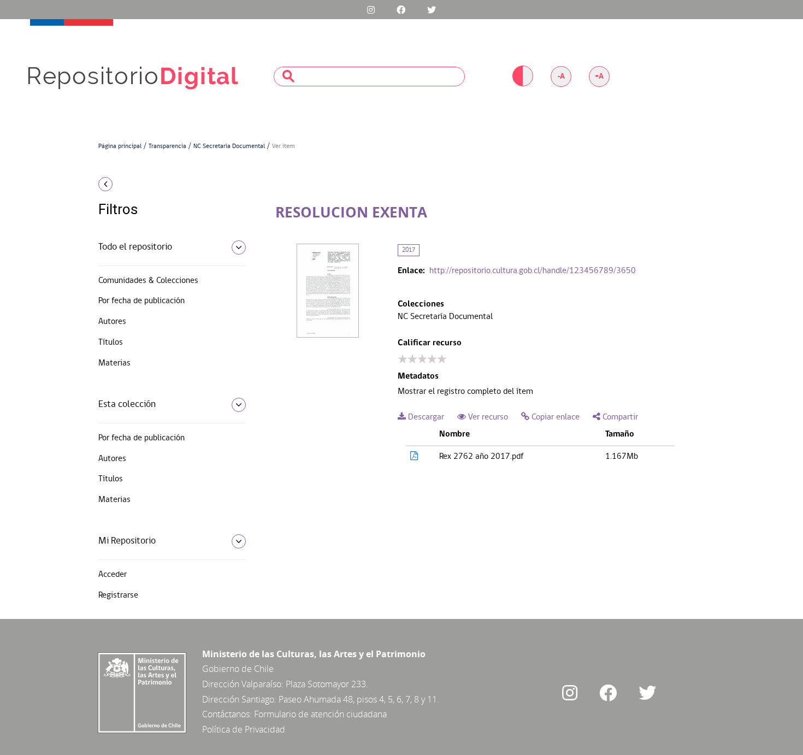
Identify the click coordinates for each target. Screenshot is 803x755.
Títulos (110, 342)
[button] (168, 184)
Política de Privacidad (243, 729)
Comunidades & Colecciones (148, 280)
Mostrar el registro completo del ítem (465, 391)
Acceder (112, 574)
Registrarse (118, 595)
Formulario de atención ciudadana (320, 714)
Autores (112, 321)
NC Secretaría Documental (229, 146)
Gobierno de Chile (238, 669)
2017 (408, 250)
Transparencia (167, 146)
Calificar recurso (430, 343)
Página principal (119, 146)
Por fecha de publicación (141, 301)
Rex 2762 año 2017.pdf (481, 456)
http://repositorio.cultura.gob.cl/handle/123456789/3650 (532, 271)
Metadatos (418, 376)
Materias (114, 363)
